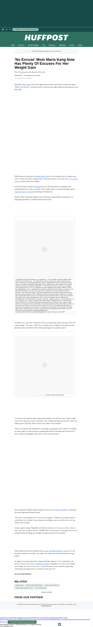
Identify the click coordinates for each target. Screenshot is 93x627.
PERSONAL (62, 45)
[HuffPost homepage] (23, 616)
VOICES (71, 45)
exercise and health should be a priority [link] (56, 551)
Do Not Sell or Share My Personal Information (22, 622)
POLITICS (21, 45)
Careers (27, 619)
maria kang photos (52, 585)
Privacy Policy (79, 619)
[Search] (10, 29)
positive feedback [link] (61, 510)
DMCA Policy (55, 619)
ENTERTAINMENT (33, 45)
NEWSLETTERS (62, 618)
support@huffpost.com (46, 605)
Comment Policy (46, 619)
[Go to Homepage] (59, 624)
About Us (3, 619)
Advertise (9, 619)
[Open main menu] (3, 29)
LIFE (43, 45)
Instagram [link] (37, 186)
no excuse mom (40, 588)
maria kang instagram (34, 585)
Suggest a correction (46, 592)
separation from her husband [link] (24, 192)
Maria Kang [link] (26, 84)
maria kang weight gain (24, 588)
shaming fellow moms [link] (42, 176)
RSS (20, 619)
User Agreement (35, 619)
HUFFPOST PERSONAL (40, 618)
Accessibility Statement (67, 619)
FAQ (70, 604)
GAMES (80, 45)
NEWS (13, 45)
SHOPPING (52, 45)
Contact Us (15, 619)
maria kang (20, 585)
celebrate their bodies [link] (43, 564)
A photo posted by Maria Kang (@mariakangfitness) (30, 395)
